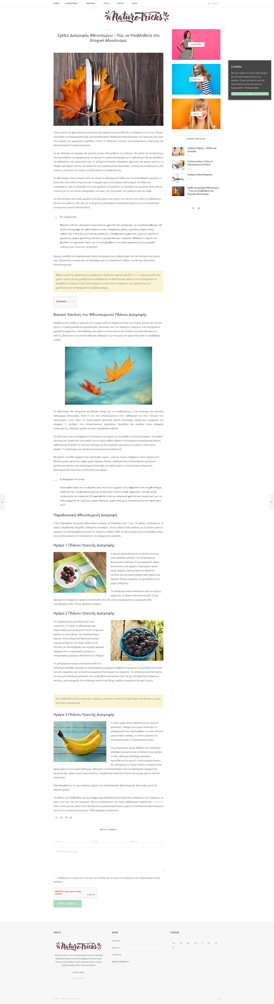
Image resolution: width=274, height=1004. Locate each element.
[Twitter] (40, 67)
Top (218, 998)
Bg (188, 943)
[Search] (209, 3)
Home (56, 3)
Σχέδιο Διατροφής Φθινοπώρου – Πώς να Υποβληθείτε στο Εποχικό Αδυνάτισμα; (203, 190)
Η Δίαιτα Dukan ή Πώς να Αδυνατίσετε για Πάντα (200, 163)
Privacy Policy (78, 972)
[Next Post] (271, 502)
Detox (120, 3)
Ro (195, 943)
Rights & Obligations (120, 961)
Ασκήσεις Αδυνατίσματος (200, 174)
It (202, 943)
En (173, 943)
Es (173, 947)
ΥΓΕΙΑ (106, 3)
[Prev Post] (2, 502)
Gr (181, 943)
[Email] (40, 81)
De (216, 943)
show (70, 301)
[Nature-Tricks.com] (137, 16)
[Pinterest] (40, 74)
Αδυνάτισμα (71, 3)
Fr (209, 943)
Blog (134, 3)
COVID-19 (116, 941)
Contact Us (116, 954)
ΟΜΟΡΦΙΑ (90, 3)
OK (250, 94)
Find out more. (252, 87)
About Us (116, 947)
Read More (78, 978)
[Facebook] (40, 59)
